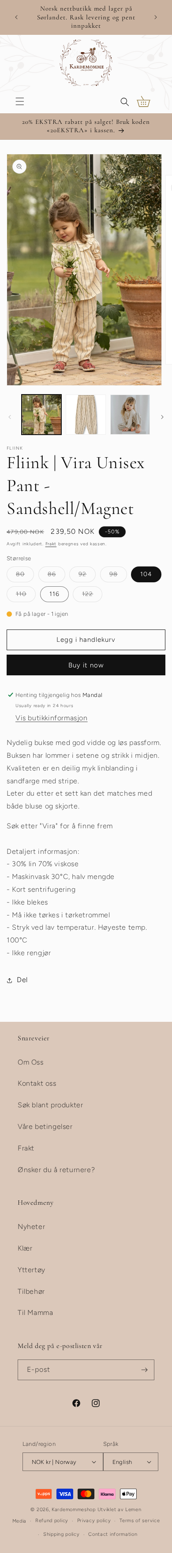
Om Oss (31, 1062)
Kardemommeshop (74, 1509)
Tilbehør (31, 1291)
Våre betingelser (45, 1126)
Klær (25, 1248)
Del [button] (22, 980)
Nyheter (31, 1226)
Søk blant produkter (50, 1105)
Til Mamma (35, 1312)
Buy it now (86, 665)
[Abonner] (144, 1369)
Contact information (112, 1534)
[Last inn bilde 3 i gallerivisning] (130, 414)
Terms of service (140, 1520)
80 (25, 576)
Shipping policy (61, 1534)
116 (54, 594)
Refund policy (51, 1520)
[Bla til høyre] (162, 417)
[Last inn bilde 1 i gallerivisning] (41, 414)
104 (146, 574)
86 (56, 576)
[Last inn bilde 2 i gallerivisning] (85, 414)
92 (87, 576)
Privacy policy (94, 1520)
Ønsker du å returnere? (56, 1170)
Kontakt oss (37, 1083)
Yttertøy (31, 1270)
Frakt (51, 544)
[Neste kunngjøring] (155, 17)
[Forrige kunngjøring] (16, 17)
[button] (20, 101)
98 (118, 576)
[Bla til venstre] (9, 417)
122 (92, 596)
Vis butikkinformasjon (51, 718)
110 (26, 596)
